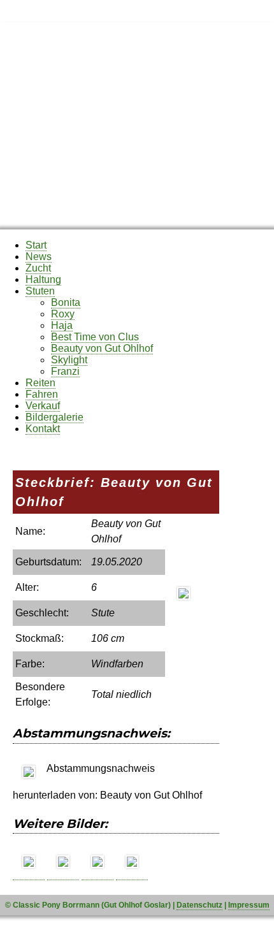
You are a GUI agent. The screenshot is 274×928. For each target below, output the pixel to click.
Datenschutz (199, 905)
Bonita (65, 302)
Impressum (249, 905)
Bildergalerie (54, 417)
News (38, 256)
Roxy (63, 313)
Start (36, 245)
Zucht (38, 268)
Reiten (40, 382)
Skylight (69, 359)
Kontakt (42, 428)
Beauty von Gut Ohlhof (102, 348)
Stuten (40, 291)
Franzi (65, 371)
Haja (62, 325)
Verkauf (42, 405)
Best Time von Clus (95, 336)
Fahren (41, 394)
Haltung (43, 279)
